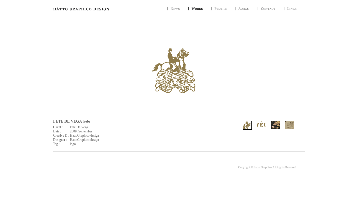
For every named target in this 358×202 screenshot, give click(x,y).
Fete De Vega (79, 127)
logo (73, 144)
